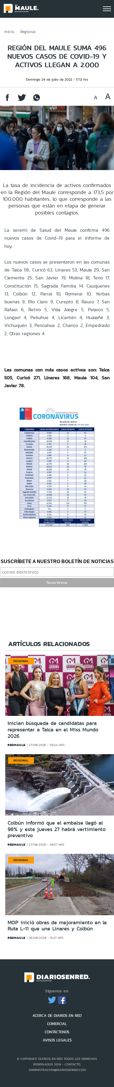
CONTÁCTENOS (57, 1032)
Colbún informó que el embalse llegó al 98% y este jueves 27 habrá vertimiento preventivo (57, 829)
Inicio (9, 32)
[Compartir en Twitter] (22, 100)
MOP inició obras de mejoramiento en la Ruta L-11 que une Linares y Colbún (57, 926)
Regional (28, 32)
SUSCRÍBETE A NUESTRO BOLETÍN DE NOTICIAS (57, 561)
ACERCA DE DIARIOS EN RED (57, 1015)
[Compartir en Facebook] (7, 100)
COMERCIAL (57, 1024)
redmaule (16, 744)
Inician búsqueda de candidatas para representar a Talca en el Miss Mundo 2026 (53, 729)
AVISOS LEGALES (57, 1040)
